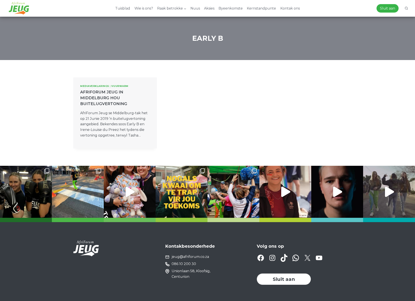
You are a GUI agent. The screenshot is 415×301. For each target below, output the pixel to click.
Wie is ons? (143, 8)
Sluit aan (387, 8)
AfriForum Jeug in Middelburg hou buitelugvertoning (103, 98)
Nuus (195, 8)
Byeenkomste (231, 8)
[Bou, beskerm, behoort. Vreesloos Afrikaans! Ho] (389, 192)
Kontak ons (290, 8)
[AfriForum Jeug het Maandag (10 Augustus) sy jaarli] (285, 192)
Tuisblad (122, 8)
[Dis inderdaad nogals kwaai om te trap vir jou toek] (182, 192)
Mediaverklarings (94, 86)
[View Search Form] (406, 8)
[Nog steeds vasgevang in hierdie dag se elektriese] (130, 192)
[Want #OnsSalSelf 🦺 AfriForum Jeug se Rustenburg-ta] (78, 192)
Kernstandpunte (261, 8)
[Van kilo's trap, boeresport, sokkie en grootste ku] (233, 192)
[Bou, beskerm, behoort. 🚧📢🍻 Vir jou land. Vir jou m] (337, 192)
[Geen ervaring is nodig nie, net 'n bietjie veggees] (26, 192)
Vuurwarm (119, 86)
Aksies (209, 8)
